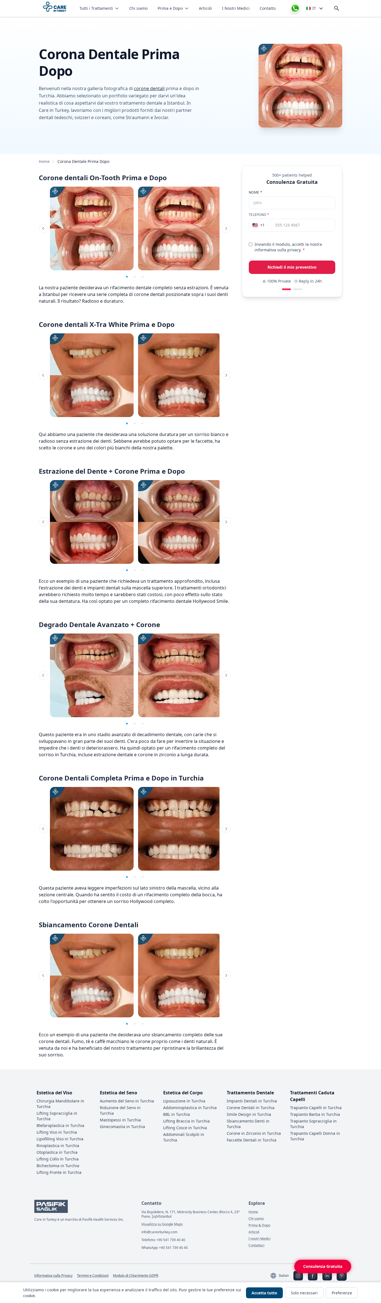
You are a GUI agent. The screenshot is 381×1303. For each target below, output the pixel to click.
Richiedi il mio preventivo (292, 267)
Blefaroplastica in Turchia (60, 1125)
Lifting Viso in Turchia (57, 1132)
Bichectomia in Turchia (58, 1165)
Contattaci (256, 1245)
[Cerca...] (336, 8)
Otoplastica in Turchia (57, 1152)
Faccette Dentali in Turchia (251, 1140)
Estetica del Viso (54, 1093)
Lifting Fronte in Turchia (59, 1172)
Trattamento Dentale (250, 1093)
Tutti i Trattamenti (96, 8)
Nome (255, 192)
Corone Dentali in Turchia (250, 1107)
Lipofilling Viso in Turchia (60, 1138)
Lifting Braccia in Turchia (186, 1121)
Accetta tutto (264, 1292)
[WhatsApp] (295, 8)
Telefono (259, 215)
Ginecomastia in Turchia (122, 1126)
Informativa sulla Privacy (53, 1275)
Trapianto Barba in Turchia (315, 1114)
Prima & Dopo (259, 1225)
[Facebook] (313, 1276)
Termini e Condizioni (92, 1275)
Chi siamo (138, 8)
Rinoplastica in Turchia (58, 1145)
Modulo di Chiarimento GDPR (135, 1275)
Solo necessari (304, 1292)
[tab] (127, 277)
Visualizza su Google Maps (162, 1224)
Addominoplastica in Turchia (190, 1107)
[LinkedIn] (327, 1276)
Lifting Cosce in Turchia (185, 1127)
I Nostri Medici (236, 8)
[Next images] (226, 228)
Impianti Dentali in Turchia (252, 1101)
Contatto (268, 8)
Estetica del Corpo (183, 1093)
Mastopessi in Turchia (120, 1120)
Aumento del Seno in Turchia (127, 1101)
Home (44, 161)
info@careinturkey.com (159, 1232)
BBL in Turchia (176, 1114)
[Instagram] (298, 1276)
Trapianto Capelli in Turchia (316, 1107)
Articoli (205, 8)
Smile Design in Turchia (249, 1114)
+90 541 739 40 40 (170, 1239)
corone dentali (149, 88)
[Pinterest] (342, 1276)
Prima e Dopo (170, 8)
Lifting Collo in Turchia (58, 1159)
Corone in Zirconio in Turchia (254, 1133)
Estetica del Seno (118, 1093)
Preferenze (342, 1292)
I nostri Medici (260, 1239)
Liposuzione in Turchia (184, 1101)
